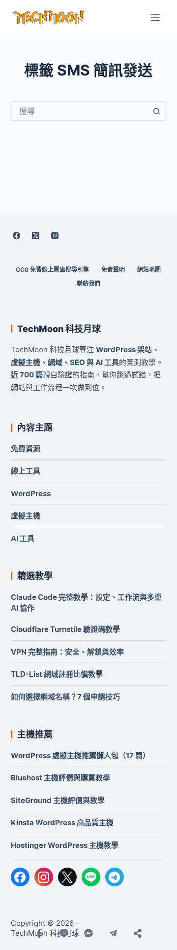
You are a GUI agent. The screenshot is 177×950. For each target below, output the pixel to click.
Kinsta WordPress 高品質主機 (62, 822)
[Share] (138, 933)
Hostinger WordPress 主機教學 (64, 845)
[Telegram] (114, 877)
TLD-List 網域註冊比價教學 (57, 674)
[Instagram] (55, 235)
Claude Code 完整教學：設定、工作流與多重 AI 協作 (86, 602)
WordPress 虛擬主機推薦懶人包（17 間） (80, 755)
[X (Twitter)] (36, 235)
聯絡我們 (88, 283)
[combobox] (80, 111)
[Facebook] (17, 235)
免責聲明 (113, 269)
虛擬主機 (25, 515)
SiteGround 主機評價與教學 (58, 800)
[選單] (155, 17)
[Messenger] (88, 933)
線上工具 (25, 470)
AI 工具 (22, 538)
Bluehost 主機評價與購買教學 (60, 777)
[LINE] (91, 877)
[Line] (64, 933)
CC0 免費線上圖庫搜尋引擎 (52, 269)
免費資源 (25, 448)
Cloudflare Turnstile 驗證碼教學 (65, 629)
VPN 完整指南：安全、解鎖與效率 (67, 652)
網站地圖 (149, 269)
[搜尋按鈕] (156, 111)
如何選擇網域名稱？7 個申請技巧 (65, 696)
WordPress (31, 493)
